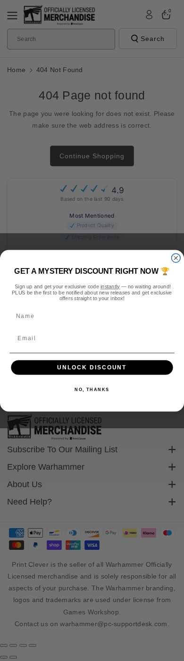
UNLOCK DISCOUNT (91, 367)
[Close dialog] (175, 257)
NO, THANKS (92, 389)
